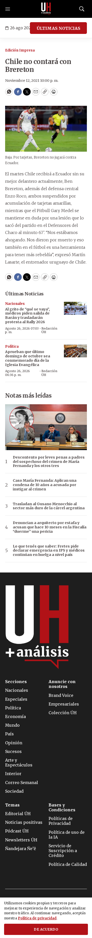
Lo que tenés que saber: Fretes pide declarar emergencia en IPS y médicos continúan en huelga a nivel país (49, 550)
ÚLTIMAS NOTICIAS (58, 28)
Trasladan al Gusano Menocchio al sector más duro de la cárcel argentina (49, 506)
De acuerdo (46, 929)
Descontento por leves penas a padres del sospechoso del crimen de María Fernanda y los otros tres (49, 461)
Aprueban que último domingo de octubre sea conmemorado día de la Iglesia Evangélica (27, 358)
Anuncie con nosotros (62, 684)
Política (12, 346)
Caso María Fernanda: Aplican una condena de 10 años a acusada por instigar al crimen (44, 484)
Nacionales (15, 304)
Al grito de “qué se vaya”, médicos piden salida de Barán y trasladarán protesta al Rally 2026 (27, 315)
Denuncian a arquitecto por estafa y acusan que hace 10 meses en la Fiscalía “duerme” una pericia (49, 527)
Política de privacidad (37, 918)
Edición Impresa (20, 50)
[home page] (46, 9)
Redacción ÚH (49, 330)
